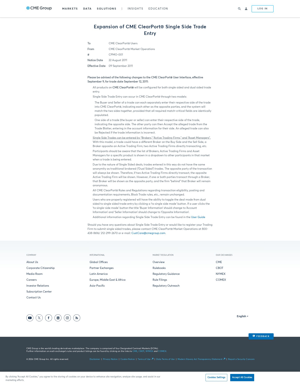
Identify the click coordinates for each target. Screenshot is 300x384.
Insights (135, 8)
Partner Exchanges (102, 268)
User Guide (198, 217)
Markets (70, 8)
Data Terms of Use (165, 359)
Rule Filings (160, 279)
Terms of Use (144, 359)
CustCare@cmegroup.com (148, 233)
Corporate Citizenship (40, 268)
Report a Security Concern (241, 359)
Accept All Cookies (242, 377)
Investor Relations (37, 285)
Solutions (106, 8)
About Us (32, 262)
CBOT (219, 268)
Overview (159, 262)
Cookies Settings (216, 377)
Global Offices (99, 262)
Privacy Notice (110, 359)
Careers (31, 279)
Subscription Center (39, 291)
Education (158, 8)
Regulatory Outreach (166, 285)
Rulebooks (159, 268)
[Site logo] (39, 8)
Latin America (99, 274)
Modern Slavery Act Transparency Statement (200, 359)
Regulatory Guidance (166, 274)
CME (219, 262)
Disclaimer (95, 359)
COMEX (221, 279)
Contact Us (33, 297)
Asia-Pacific (97, 285)
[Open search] (239, 8)
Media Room (34, 274)
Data (87, 8)
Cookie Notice (127, 359)
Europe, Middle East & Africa (108, 279)
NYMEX (221, 274)
